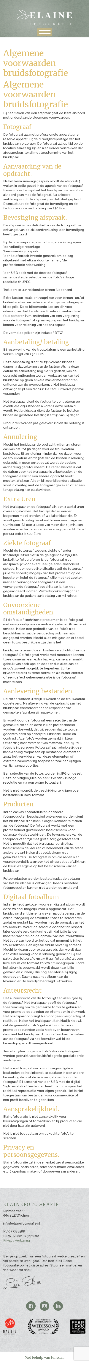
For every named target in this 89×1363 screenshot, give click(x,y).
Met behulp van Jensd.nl (44, 1357)
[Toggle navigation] (44, 32)
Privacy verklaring (16, 1240)
